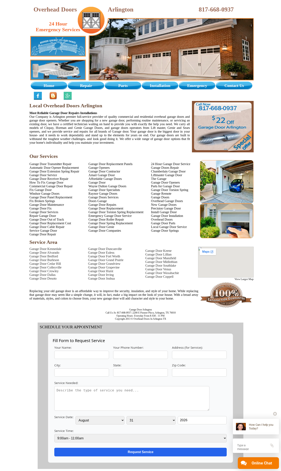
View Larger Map (244, 279)
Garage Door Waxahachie (162, 273)
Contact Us (234, 85)
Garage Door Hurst (100, 271)
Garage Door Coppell (159, 276)
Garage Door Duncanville (105, 249)
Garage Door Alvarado (44, 252)
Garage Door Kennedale (45, 249)
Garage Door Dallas (42, 275)
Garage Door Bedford (43, 256)
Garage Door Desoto (43, 278)
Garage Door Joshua (101, 278)
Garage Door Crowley (44, 271)
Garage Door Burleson (44, 260)
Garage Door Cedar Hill (45, 263)
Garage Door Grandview (104, 263)
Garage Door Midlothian (161, 262)
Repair (86, 85)
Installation (160, 85)
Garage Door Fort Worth (104, 256)
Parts (123, 85)
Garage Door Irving (101, 275)
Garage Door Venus (158, 269)
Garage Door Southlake (160, 265)
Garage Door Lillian (158, 254)
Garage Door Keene (158, 250)
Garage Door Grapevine (104, 267)
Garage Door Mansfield (160, 258)
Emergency (197, 85)
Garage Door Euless (101, 252)
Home (49, 85)
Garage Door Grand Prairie (105, 260)
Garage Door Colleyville (45, 267)
